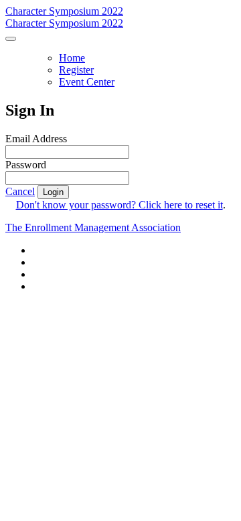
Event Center (86, 82)
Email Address (36, 138)
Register (76, 69)
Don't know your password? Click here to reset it (119, 204)
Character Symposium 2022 (64, 11)
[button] (20, 191)
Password (25, 164)
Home (72, 57)
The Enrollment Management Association (93, 227)
